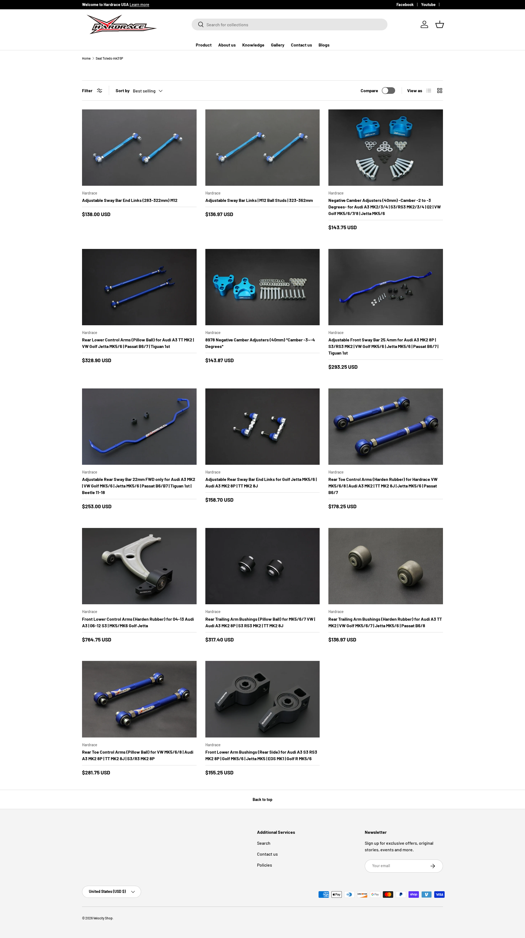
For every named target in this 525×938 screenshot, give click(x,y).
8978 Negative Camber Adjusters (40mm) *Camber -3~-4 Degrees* (260, 343)
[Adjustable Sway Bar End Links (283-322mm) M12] (139, 147)
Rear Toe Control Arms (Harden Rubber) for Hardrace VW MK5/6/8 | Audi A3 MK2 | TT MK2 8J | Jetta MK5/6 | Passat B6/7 (383, 486)
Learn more (139, 4)
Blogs (324, 44)
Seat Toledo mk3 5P (109, 58)
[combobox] (289, 24)
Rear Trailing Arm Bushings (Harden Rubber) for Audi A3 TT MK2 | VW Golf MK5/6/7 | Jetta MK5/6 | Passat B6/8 (385, 622)
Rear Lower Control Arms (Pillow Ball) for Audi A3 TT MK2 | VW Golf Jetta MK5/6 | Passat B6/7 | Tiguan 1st (138, 343)
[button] (440, 24)
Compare (369, 90)
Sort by (123, 90)
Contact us (301, 44)
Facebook (405, 4)
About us (227, 44)
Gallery (277, 44)
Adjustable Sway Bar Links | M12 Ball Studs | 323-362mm (259, 200)
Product (204, 44)
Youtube (428, 4)
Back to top (262, 799)
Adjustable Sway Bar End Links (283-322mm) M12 (129, 200)
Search (263, 843)
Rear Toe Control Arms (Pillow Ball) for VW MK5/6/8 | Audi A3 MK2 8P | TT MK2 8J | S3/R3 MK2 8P (137, 755)
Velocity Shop (103, 918)
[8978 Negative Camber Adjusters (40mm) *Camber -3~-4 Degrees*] (262, 287)
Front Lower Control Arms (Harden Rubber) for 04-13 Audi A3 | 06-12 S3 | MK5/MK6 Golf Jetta (138, 622)
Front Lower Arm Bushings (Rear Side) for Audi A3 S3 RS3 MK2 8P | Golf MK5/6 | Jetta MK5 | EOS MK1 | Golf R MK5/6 (261, 755)
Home (86, 58)
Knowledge (253, 44)
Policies (264, 864)
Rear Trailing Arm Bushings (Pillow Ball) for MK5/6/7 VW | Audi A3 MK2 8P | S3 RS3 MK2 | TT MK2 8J (260, 622)
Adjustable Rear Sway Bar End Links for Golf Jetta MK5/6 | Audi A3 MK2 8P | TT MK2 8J (261, 482)
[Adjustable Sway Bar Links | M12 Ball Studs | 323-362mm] (262, 147)
